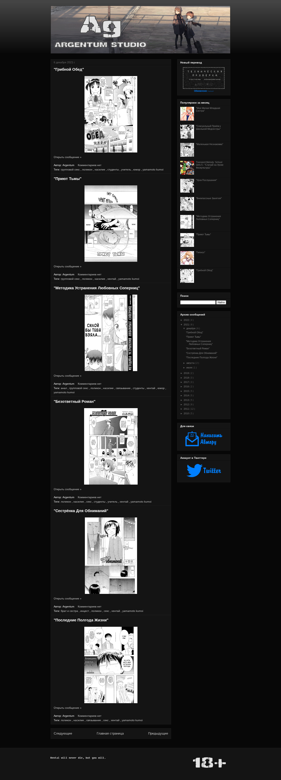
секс (89, 501)
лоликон (87, 169)
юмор (137, 169)
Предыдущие (158, 733)
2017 (187, 382)
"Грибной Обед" (69, 69)
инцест (85, 610)
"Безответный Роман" (74, 401)
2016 (187, 386)
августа (190, 363)
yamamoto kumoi (153, 169)
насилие (100, 169)
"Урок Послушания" (206, 180)
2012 (187, 404)
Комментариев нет (90, 165)
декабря (191, 328)
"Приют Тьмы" (67, 179)
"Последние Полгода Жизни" (81, 620)
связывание (123, 388)
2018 (187, 377)
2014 (187, 395)
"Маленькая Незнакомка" (209, 144)
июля (189, 367)
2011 (187, 409)
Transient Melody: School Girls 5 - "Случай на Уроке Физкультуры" (209, 165)
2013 (187, 400)
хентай (112, 278)
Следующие (63, 733)
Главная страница (110, 733)
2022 (187, 320)
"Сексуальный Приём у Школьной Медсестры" (208, 127)
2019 (187, 373)
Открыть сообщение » (67, 157)
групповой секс (70, 169)
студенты (113, 169)
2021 (187, 324)
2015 (187, 391)
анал (64, 388)
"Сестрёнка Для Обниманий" (81, 511)
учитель (126, 169)
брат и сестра (70, 610)
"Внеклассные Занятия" (209, 198)
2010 (187, 413)
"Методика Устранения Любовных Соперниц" (97, 288)
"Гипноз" (200, 252)
